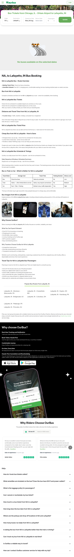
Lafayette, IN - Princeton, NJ (13, 307)
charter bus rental (66, 316)
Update (65, 19)
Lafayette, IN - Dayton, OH (58, 291)
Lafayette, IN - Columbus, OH (36, 296)
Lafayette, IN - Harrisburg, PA (59, 294)
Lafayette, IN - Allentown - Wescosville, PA (12, 292)
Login (70, 2)
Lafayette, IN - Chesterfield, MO (36, 292)
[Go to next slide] (70, 447)
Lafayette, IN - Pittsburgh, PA (13, 303)
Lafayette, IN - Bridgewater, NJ (13, 296)
